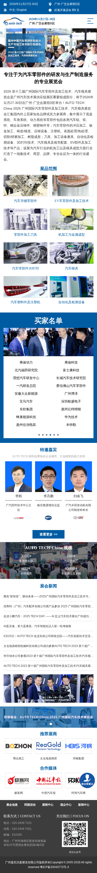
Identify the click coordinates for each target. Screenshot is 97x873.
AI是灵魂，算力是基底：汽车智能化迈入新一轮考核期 (37, 626)
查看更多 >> (48, 534)
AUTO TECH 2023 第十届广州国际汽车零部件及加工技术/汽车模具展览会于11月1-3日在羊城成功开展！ (48, 667)
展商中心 (47, 804)
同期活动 (30, 804)
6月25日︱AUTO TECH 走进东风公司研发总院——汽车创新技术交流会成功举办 (48, 637)
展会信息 (12, 804)
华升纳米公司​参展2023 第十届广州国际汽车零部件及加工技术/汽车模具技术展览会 (48, 657)
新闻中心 (83, 804)
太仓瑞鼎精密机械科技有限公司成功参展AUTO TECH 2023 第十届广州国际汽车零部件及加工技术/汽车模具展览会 (48, 647)
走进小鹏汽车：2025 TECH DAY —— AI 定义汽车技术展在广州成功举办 (48, 618)
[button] (39, 435)
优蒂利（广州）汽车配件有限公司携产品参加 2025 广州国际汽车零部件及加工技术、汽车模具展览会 (48, 608)
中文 (12, 10)
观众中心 (66, 804)
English (22, 10)
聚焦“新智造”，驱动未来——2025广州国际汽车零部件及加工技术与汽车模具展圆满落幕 (47, 598)
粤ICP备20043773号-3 (54, 867)
